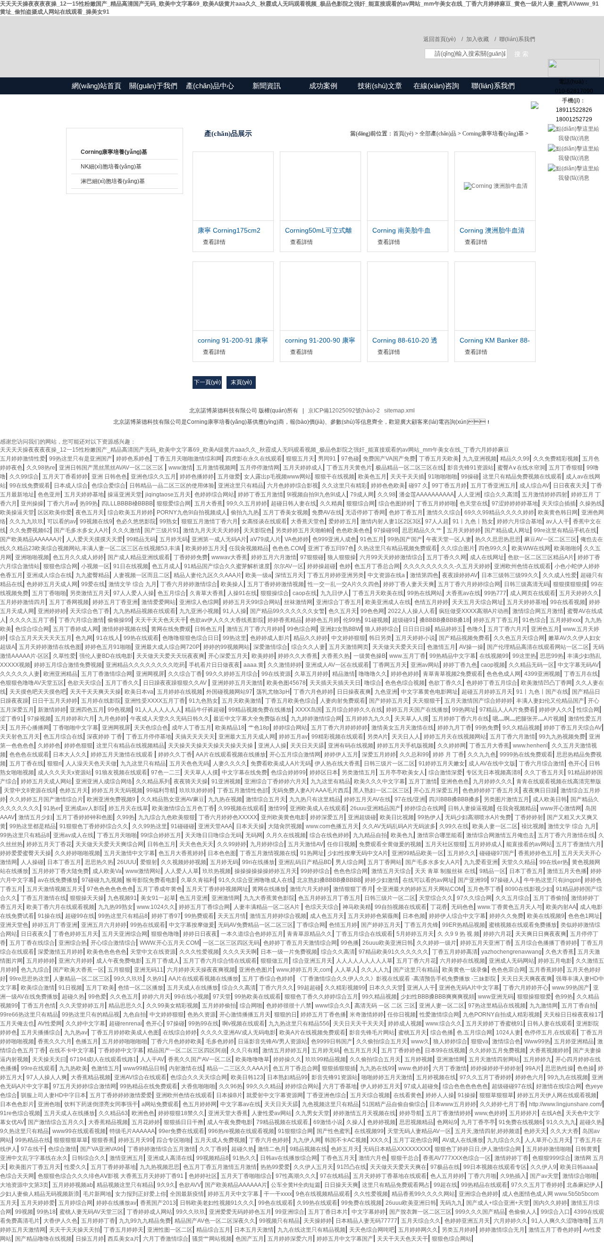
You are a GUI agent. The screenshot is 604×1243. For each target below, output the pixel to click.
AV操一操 (471, 647)
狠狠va (479, 1041)
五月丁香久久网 (446, 557)
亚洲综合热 (73, 943)
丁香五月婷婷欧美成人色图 (125, 1032)
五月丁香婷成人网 (75, 629)
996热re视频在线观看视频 (241, 1131)
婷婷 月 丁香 (448, 754)
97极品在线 (445, 1167)
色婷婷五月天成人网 (51, 584)
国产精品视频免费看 (464, 638)
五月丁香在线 (26, 763)
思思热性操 (559, 1068)
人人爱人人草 (182, 871)
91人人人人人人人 (158, 709)
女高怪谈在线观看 (264, 521)
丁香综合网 (311, 925)
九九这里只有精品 (143, 763)
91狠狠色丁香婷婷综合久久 (93, 826)
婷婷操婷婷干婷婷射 (495, 1068)
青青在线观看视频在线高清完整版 (558, 781)
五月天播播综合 (40, 1032)
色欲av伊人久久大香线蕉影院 (227, 620)
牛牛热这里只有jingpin (552, 880)
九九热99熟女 (115, 907)
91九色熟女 (203, 700)
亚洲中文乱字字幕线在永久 (34, 1158)
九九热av (75, 1032)
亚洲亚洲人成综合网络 (104, 781)
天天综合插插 (559, 503)
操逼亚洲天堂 (125, 494)
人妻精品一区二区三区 (81, 978)
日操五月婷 (90, 1238)
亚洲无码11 (148, 969)
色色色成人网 (503, 674)
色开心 (576, 763)
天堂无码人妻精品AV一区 (419, 1131)
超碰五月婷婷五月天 (486, 692)
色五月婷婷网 (200, 1104)
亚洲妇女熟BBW (340, 629)
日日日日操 (417, 629)
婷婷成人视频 (405, 1023)
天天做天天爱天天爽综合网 (109, 844)
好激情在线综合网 (558, 1086)
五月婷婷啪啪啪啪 (124, 1041)
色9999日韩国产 (331, 1041)
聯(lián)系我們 (517, 39)
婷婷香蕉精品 (285, 620)
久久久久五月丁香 (32, 620)
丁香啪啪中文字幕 (75, 727)
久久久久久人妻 (20, 674)
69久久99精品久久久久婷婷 (499, 512)
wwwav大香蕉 (229, 557)
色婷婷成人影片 (270, 638)
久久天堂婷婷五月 (82, 1005)
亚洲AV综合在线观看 (140, 1077)
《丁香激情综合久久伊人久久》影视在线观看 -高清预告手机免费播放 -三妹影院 (397, 978)
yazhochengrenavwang (511, 952)
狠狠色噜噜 (165, 934)
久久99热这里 (149, 826)
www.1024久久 (156, 907)
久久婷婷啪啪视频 (77, 853)
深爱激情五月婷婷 (60, 952)
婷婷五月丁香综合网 (204, 907)
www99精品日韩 (144, 1068)
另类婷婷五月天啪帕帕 (304, 530)
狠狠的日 (285, 1014)
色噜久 (475, 629)
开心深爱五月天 (228, 656)
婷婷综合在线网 (424, 808)
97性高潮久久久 (296, 1176)
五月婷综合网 (75, 1203)
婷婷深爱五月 (327, 817)
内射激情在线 (186, 1068)
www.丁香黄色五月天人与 (510, 907)
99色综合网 (301, 629)
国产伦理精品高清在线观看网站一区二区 (538, 647)
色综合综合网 (32, 629)
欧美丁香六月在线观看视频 (60, 907)
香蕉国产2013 (158, 1203)
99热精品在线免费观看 (148, 1086)
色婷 (345, 566)
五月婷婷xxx (565, 620)
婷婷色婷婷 (405, 674)
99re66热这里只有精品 (29, 1014)
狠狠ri (54, 763)
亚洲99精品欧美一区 (418, 853)
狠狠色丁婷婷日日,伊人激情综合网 (478, 1149)
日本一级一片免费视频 (288, 952)
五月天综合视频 (370, 1095)
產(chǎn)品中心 (210, 86)
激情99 (277, 808)
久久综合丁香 (185, 674)
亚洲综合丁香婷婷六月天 (275, 781)
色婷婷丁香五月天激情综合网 (300, 943)
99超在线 (445, 1185)
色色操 (585, 1068)
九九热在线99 (377, 1068)
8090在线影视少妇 (528, 889)
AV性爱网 (50, 1023)
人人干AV (152, 1059)
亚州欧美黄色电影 (283, 817)
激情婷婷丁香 (511, 1158)
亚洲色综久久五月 (153, 476)
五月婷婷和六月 (74, 718)
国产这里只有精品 (415, 969)
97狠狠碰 (312, 557)
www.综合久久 (444, 1023)
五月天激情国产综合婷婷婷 (478, 700)
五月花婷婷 (146, 1122)
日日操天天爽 (341, 1185)
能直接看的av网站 (529, 844)
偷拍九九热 (245, 512)
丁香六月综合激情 (81, 620)
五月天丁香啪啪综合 (246, 1176)
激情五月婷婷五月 (285, 1050)
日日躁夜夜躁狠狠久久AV (175, 683)
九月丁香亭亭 (478, 1122)
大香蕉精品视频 (90, 1077)
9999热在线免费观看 (526, 754)
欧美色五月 (372, 476)
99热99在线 (203, 1023)
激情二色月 (272, 1149)
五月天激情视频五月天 (54, 889)
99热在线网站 (424, 593)
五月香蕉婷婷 (546, 969)
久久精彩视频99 (345, 987)
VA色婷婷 (297, 539)
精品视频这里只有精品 (125, 1185)
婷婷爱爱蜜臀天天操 (25, 853)
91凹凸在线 (351, 1167)
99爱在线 (93, 584)
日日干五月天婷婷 (54, 700)
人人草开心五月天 (547, 1140)
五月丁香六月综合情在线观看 (220, 960)
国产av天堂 (544, 1176)
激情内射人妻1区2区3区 (391, 521)
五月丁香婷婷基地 (113, 1167)
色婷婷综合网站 (214, 494)
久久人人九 (375, 969)
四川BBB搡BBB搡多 (454, 799)
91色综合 (534, 620)
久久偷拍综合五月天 (381, 1041)
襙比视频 (532, 826)
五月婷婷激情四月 (22, 602)
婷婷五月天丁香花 (49, 844)
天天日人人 (406, 736)
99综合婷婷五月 (161, 835)
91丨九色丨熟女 (473, 521)
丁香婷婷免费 (191, 557)
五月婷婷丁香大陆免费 (60, 871)
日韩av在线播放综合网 (288, 1158)
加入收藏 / (481, 39)
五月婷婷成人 (486, 844)
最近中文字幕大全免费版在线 (250, 718)
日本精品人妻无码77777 (366, 1221)
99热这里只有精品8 (25, 835)
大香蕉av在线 (463, 593)
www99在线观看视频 (79, 1131)
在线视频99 (494, 656)
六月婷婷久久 (511, 1221)
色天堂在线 (474, 503)
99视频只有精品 (279, 1221)
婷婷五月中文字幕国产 (345, 1238)
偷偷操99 (119, 620)
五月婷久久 (461, 853)
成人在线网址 (487, 557)
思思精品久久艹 (422, 530)
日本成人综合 (71, 485)
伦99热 (352, 620)
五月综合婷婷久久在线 (354, 709)
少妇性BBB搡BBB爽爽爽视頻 (437, 996)
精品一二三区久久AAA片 (238, 1068)
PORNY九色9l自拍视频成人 (192, 512)
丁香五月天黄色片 (349, 467)
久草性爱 (64, 656)
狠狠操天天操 (87, 898)
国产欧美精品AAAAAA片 (31, 539)
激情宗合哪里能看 (439, 835)
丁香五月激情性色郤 (242, 790)
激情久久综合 (444, 512)
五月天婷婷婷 (464, 530)
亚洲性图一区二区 (170, 1229)
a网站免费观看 (160, 1104)
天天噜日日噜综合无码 (213, 835)
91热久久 (244, 1158)
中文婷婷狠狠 (348, 638)
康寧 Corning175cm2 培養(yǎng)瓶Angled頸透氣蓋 (231, 231)
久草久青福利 (198, 880)
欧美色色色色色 (106, 952)
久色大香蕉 (559, 952)
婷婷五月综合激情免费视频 (68, 665)
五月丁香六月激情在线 (566, 835)
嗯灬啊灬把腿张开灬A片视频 (528, 718)
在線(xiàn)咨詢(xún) (436, 94)
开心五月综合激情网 (294, 754)
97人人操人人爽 (46, 1077)
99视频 (24, 1212)
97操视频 (39, 718)
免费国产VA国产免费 (389, 458)
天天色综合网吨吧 (371, 1229)
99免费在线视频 (361, 1203)
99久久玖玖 (128, 978)
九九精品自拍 (370, 835)
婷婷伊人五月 (341, 754)
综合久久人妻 (308, 647)
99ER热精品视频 (463, 925)
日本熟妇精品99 (287, 1077)
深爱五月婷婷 (379, 754)
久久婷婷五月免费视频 (497, 1050)
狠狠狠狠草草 (71, 1140)
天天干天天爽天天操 (95, 692)
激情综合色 (506, 1041)
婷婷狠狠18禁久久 (181, 1113)
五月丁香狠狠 (566, 467)
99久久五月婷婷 (246, 503)
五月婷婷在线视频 (179, 692)
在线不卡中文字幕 (71, 1050)
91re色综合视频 (20, 1113)
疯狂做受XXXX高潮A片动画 (474, 611)
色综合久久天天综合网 (198, 1077)
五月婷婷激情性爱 (22, 458)
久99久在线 (454, 826)
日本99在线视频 (445, 1050)
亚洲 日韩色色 (109, 476)
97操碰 (176, 1023)
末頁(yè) (241, 382)
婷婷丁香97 (166, 916)
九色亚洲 (386, 692)
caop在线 (305, 593)
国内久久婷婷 (550, 1203)
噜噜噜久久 (373, 674)
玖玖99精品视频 (325, 1059)
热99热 (89, 503)
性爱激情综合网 (439, 1014)
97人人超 (437, 521)
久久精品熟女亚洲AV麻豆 (172, 799)
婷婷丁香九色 (460, 665)
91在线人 (108, 638)
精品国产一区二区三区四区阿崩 (186, 1050)
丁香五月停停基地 (148, 736)
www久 (420, 1041)
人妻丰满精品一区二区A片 (267, 907)
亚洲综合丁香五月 (338, 602)
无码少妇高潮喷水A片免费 (478, 817)
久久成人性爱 (560, 575)
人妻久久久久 (230, 763)
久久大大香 (564, 1131)
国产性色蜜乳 (334, 1131)
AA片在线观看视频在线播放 (231, 754)
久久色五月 (124, 996)
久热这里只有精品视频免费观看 (397, 548)
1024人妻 (508, 1032)
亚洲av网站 (425, 665)
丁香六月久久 (277, 987)
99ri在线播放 (258, 862)
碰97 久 (418, 485)
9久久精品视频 (521, 727)
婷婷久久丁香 (175, 754)
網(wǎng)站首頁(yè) (96, 94)
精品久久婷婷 (310, 638)
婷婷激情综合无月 (502, 1229)
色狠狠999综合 (551, 1158)
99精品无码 (141, 539)
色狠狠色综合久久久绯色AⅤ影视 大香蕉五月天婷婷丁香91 (111, 1176)
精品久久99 (514, 458)
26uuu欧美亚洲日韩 (387, 943)
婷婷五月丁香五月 (496, 620)
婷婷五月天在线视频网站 (455, 736)
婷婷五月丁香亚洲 (115, 602)
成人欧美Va (107, 871)
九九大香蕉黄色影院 (268, 898)
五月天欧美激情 (241, 700)
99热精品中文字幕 (452, 656)
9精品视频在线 (308, 1149)
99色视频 (119, 709)
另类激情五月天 (89, 593)
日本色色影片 (17, 1104)
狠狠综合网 (360, 503)
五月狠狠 (119, 969)
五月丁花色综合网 (415, 1140)
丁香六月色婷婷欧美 (176, 1041)
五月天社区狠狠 (445, 844)
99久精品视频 (379, 996)
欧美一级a (258, 575)
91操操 (467, 1095)
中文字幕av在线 (240, 1104)
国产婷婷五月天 (389, 700)
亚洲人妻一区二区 (441, 1005)
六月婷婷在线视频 (462, 960)
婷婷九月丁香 (454, 727)
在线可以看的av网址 (428, 880)
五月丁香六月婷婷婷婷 (339, 727)
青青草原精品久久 (309, 934)
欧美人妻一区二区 (495, 826)
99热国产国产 (404, 539)
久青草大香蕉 (207, 593)
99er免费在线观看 (181, 1131)
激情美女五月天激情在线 (402, 727)
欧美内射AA (561, 907)
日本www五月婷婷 (452, 1104)
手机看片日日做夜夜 (214, 665)
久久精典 (331, 503)
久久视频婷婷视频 (183, 862)
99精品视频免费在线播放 (260, 709)
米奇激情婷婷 (367, 1014)
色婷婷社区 (203, 1176)
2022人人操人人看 (411, 611)
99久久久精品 (263, 1086)
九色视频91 (122, 898)
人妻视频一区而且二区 (141, 575)
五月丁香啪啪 (49, 593)
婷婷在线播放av (116, 1203)
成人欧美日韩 (550, 799)
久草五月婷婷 (311, 674)
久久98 (386, 494)
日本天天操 (250, 826)
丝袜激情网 (298, 602)
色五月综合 (172, 593)
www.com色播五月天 (332, 826)
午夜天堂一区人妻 (448, 539)
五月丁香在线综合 (32, 943)
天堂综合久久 (436, 898)
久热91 (156, 978)
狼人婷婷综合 (382, 629)
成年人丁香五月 (191, 727)
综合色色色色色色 (465, 1086)
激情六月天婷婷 (309, 889)
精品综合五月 (213, 1229)
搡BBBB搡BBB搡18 (444, 620)
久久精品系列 (153, 781)
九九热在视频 (225, 799)
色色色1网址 (584, 916)
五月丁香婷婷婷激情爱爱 (121, 1095)
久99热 (125, 817)
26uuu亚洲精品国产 (375, 808)
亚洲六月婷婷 (75, 960)
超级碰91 (404, 620)
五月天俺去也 (17, 1023)
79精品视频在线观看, (283, 1122)
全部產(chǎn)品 (437, 133)
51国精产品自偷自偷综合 (394, 1104)
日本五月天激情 (254, 1229)
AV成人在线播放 (462, 1140)
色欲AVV (190, 1185)
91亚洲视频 (226, 781)
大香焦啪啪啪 (198, 1086)
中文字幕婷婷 (369, 1212)
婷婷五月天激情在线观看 (122, 754)
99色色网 (372, 611)
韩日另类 (380, 638)
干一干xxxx (278, 1194)
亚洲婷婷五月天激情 (237, 683)
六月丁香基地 (340, 1086)
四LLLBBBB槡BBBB (127, 503)
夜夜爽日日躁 (540, 790)
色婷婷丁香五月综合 (491, 683)
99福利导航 (161, 790)
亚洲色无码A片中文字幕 (469, 987)
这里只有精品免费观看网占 (396, 1185)
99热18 (46, 1212)
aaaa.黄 (253, 665)
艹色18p (258, 727)
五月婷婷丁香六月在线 (460, 718)
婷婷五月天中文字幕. (234, 1194)
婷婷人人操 (440, 1095)
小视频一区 (95, 566)
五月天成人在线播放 (192, 987)
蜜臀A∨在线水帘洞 (521, 467)
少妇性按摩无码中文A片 (357, 853)
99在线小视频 (191, 996)
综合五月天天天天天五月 (40, 638)
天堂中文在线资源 (153, 952)
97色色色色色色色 (110, 889)
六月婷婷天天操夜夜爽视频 (201, 969)
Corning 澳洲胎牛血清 (492, 230)
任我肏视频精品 (248, 548)
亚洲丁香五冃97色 (331, 548)
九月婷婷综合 (267, 844)
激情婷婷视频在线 (124, 629)
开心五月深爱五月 (436, 790)
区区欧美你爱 (55, 512)
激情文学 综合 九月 (133, 584)
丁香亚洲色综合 (326, 1095)
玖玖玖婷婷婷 (196, 790)
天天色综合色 (151, 727)
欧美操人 (232, 584)
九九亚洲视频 (479, 458)
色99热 (564, 996)
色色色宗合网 (508, 969)
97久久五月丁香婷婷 (486, 1077)
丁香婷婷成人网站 (149, 1212)
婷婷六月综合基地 (519, 521)
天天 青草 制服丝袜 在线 (445, 871)
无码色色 (462, 907)
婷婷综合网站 (290, 727)
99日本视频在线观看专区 (495, 1167)
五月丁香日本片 (328, 1212)
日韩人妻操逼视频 (470, 808)
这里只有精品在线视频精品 (130, 745)
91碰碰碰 (182, 826)
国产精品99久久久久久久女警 (287, 611)
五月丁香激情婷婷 (448, 1113)
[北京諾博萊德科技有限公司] (202, 37)
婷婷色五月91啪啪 (108, 647)
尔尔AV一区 (288, 566)
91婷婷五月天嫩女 (442, 763)
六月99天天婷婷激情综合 (391, 557)
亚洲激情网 (225, 898)
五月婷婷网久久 (418, 1229)
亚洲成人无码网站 (511, 960)
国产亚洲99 (472, 880)
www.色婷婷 (413, 1068)
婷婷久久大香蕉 (298, 656)
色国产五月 (249, 1238)
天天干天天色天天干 (160, 620)
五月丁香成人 (162, 960)
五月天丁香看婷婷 (65, 476)
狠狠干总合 (405, 1158)
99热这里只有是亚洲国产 (80, 458)
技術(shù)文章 (380, 86)
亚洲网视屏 (150, 674)
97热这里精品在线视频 (497, 1005)
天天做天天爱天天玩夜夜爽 (170, 656)
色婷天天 (535, 1131)
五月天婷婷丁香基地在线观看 (390, 1176)
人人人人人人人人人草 (364, 960)
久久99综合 (24, 476)
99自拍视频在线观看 (401, 907)
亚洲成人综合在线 (49, 575)
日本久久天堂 (386, 987)
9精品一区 (492, 871)
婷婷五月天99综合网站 (251, 602)
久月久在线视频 (286, 835)
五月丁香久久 (122, 683)
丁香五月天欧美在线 (377, 593)
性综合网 (588, 709)
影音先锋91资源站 (470, 467)
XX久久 (379, 1140)
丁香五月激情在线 (43, 898)
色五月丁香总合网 (377, 566)
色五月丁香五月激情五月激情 (220, 1167)
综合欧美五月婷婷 (130, 512)
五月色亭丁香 (484, 889)
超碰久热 (73, 996)
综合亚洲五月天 (312, 960)
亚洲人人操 (272, 745)
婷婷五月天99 (135, 1140)
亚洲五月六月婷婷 (103, 925)
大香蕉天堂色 (308, 521)
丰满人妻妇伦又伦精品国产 (550, 700)
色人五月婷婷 (447, 1176)
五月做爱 (229, 476)
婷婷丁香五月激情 (260, 494)
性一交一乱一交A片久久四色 (343, 584)
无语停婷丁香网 (365, 512)
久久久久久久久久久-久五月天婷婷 (446, 566)
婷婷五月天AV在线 (367, 799)
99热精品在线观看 (484, 1185)
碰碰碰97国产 (496, 853)
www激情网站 (143, 871)
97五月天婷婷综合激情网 (84, 1086)
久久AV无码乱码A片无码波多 (399, 826)
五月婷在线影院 (101, 700)
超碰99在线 (79, 916)
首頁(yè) (403, 133)
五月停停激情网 (259, 467)
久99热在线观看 (317, 1203)
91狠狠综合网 (295, 1131)
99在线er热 (553, 862)
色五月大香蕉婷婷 (181, 853)
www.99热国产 (570, 987)
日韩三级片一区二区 (389, 763)
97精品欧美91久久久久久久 (393, 952)
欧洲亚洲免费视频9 (112, 799)
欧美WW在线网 (531, 548)
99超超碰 (309, 987)
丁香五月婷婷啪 (436, 503)
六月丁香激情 (450, 1068)
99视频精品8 (212, 1158)
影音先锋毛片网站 (371, 1032)
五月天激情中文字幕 (129, 853)
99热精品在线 (32, 1140)
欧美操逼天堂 (17, 512)
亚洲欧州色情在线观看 (522, 566)
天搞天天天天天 (195, 736)
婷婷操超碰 (321, 566)
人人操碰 (32, 862)
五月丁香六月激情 (512, 736)
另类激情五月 (359, 772)
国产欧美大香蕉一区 (78, 969)
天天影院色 (257, 530)
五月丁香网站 (385, 862)
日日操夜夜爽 (354, 692)
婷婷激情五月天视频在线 (364, 1113)
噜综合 (372, 683)
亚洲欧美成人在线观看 (318, 808)
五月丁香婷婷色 (401, 1050)
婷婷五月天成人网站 (46, 781)
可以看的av (61, 521)
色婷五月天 (73, 790)
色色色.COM (288, 548)
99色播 (350, 943)
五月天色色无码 (189, 763)
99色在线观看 (275, 1203)
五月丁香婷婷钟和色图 (84, 817)
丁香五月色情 (39, 1005)
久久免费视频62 (29, 530)
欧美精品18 (229, 727)
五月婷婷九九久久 (368, 718)
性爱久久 (75, 1167)
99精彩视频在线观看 (337, 736)
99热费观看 (199, 916)
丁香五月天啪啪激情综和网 (188, 458)
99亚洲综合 (289, 1212)
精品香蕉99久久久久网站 (423, 1194)
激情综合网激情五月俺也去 (500, 835)
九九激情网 (543, 1005)
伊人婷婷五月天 (380, 1086)
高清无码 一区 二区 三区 (384, 1005)
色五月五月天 (361, 1050)
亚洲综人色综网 (199, 602)
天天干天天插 (407, 476)
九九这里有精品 (330, 781)
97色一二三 (165, 772)
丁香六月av (61, 503)
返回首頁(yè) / (443, 39)
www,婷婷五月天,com (304, 969)
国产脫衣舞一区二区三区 (420, 1212)
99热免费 (487, 727)
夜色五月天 (90, 512)
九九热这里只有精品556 (298, 1023)
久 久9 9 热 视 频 (458, 934)
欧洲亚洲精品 (60, 674)
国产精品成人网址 (507, 530)
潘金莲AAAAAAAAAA (426, 494)
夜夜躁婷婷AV (460, 575)
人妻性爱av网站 (272, 1113)
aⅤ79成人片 (265, 539)
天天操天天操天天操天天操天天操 (211, 745)
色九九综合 (35, 969)
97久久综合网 (474, 898)
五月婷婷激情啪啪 (548, 1149)
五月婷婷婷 (40, 960)
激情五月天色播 (567, 871)
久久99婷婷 (231, 844)
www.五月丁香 (407, 656)
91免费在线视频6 (521, 1122)
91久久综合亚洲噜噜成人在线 (255, 880)
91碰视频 (376, 620)
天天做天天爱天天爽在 (398, 1167)
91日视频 (70, 987)
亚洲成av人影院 (85, 808)
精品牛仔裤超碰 (205, 709)
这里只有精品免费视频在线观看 (522, 476)
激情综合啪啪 (579, 1176)
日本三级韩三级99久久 (510, 575)
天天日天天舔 (307, 745)
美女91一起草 (158, 898)
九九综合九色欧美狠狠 (166, 817)
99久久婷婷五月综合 (232, 674)
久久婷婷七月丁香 (502, 1104)
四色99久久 (493, 548)
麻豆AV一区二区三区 (550, 539)
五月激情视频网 (216, 467)
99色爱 (97, 996)
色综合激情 (62, 1149)
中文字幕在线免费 (244, 772)
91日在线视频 (130, 566)
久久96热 (231, 1086)
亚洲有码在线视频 (350, 745)
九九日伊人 (334, 593)
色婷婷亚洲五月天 (467, 1221)
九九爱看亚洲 (481, 862)
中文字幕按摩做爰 (191, 925)
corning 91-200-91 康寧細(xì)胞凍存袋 (233, 340)
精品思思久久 (126, 1005)
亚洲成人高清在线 (170, 1158)
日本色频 (414, 916)
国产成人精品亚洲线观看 (139, 557)
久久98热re (40, 467)
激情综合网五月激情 (537, 611)
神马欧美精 (357, 907)
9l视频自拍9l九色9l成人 (316, 494)
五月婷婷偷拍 (219, 1005)
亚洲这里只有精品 (240, 485)
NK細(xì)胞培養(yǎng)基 (111, 166)
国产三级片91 (161, 530)
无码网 (253, 835)
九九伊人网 (307, 1140)
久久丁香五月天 (544, 772)
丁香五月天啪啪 (117, 835)
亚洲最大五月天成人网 (246, 736)
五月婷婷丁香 (98, 1221)
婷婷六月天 (156, 996)
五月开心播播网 (29, 727)
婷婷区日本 (324, 772)
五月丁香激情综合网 (106, 674)
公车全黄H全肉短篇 (295, 1185)
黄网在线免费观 (171, 629)
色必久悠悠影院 (136, 521)
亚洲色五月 (545, 629)
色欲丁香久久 (445, 683)
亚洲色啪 (49, 1104)
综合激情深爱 (445, 772)
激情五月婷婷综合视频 (278, 916)
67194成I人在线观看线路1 (103, 1059)
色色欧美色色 (353, 530)
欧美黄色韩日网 (558, 512)
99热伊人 (429, 817)
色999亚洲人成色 (334, 539)
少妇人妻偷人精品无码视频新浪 (39, 1194)
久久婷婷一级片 (436, 943)
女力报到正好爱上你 (140, 1194)
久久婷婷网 (451, 745)
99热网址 (464, 709)
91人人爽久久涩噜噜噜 (560, 1221)
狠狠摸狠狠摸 (570, 584)
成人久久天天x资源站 (65, 772)
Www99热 (537, 1041)
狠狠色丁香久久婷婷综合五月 (321, 996)
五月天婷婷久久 (579, 593)
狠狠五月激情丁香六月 (209, 521)
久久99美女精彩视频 (172, 1005)
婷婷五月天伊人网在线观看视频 (556, 1095)
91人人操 (234, 611)
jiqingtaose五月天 (168, 494)
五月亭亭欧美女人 (402, 772)
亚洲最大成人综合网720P (167, 647)
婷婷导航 (410, 1113)
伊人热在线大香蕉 (337, 763)
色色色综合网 (351, 871)
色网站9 (447, 1122)
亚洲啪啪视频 (32, 557)
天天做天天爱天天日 (397, 647)
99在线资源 (276, 674)
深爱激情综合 (270, 647)
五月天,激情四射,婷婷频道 (487, 1131)
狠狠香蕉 (103, 1140)
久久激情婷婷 (285, 665)
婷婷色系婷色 (133, 458)
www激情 (180, 467)
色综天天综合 (322, 907)
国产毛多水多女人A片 (81, 530)
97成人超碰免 (421, 1086)
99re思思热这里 (29, 978)
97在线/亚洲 (409, 799)
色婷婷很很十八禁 (288, 1005)
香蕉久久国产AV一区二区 (200, 1059)
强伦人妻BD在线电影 (106, 656)
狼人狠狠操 (341, 557)
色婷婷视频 (381, 1122)
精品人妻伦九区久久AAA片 (208, 575)
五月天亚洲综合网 (124, 934)
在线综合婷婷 (180, 1032)
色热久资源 (201, 1014)
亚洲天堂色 (14, 925)
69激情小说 (328, 1122)
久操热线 (590, 503)
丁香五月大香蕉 (489, 745)
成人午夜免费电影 (119, 960)
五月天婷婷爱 (38, 1203)
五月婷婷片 (523, 1113)
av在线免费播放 (58, 880)
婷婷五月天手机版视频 (405, 745)
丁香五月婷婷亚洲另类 (335, 575)
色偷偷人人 (523, 1212)
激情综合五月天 (265, 799)
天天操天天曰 (49, 1059)
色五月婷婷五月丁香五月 (329, 898)
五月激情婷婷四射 (544, 494)
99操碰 (470, 476)
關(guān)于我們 (153, 86)
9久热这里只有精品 (24, 1131)
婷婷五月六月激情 (273, 557)
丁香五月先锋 (421, 925)
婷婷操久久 (287, 1059)
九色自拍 (134, 1014)
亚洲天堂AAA (215, 826)
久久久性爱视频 (199, 952)
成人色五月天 (327, 916)
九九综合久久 (504, 1140)
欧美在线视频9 (545, 916)
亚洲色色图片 (256, 969)
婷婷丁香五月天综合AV (573, 727)
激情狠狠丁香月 (353, 889)
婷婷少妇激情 (382, 880)
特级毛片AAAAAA (132, 1131)
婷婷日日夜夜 (200, 934)
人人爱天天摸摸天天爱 (94, 539)
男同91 (327, 458)
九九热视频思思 (159, 1167)
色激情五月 (441, 647)
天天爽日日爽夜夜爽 (540, 934)
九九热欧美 (73, 1068)
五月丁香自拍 (579, 1005)
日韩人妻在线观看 (549, 1023)
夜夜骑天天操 (191, 781)
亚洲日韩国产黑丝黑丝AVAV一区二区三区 (112, 467)
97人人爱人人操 (133, 593)
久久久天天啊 (240, 952)
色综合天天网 (17, 1176)
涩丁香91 (12, 718)
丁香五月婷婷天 (123, 1229)
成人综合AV (534, 485)
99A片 (533, 1068)
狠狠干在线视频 (334, 476)
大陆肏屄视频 (285, 826)
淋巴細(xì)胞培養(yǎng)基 (113, 181)
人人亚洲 (469, 494)
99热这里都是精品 (32, 826)
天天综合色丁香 (89, 611)
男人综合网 (350, 862)
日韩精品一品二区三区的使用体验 (171, 485)
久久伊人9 (543, 1167)
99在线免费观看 (29, 485)
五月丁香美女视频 (285, 512)
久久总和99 (414, 754)
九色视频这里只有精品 (330, 1104)
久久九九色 (482, 754)
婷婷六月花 (497, 934)
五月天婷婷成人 (303, 467)
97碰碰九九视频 (102, 880)
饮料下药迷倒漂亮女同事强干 (101, 1104)
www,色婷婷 (490, 1113)
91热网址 (312, 853)
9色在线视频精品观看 (323, 1194)
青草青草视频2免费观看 (453, 674)
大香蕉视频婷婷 (549, 1050)
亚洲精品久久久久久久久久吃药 (145, 665)
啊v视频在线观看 (243, 1023)
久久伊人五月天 (313, 1167)
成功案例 (323, 86)
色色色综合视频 (405, 683)
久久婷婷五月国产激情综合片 (46, 799)
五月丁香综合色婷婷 (267, 978)
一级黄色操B (369, 656)
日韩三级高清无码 (526, 584)
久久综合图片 (458, 548)
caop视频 (493, 665)
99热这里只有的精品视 (90, 1014)
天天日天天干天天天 (358, 1023)
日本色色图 (222, 853)
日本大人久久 (70, 754)
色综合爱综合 (109, 485)
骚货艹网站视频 (212, 1238)
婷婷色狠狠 (78, 745)
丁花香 (438, 907)
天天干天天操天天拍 (74, 1229)
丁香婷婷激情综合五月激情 (161, 1149)
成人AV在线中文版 (492, 763)
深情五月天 (289, 575)
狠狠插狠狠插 (339, 1068)
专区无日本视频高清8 (493, 772)
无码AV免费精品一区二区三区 (255, 925)
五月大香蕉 (208, 503)
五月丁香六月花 (416, 960)
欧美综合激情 (38, 987)
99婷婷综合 (315, 871)
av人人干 (557, 521)
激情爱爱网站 (159, 602)
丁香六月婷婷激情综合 (188, 584)
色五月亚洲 (193, 898)
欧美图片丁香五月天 (34, 1167)
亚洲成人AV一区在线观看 (337, 665)
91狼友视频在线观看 (121, 772)
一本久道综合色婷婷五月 (252, 934)
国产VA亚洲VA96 (102, 1149)
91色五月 (372, 539)
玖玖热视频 (216, 871)
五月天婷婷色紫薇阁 (373, 916)
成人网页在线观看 (532, 593)
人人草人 (346, 969)
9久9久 (166, 1185)
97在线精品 (334, 1176)
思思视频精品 (416, 1122)
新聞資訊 (266, 86)
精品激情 (343, 674)
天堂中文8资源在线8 (30, 790)
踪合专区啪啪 (174, 1140)
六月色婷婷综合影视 (292, 485)
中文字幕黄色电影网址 (429, 692)
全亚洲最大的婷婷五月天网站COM (420, 889)
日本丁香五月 (64, 862)
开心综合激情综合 (113, 943)
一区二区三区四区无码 (231, 943)
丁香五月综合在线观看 (364, 934)
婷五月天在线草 (128, 808)
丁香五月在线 (581, 674)
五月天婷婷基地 (84, 494)
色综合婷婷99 (288, 772)
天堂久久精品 (519, 862)
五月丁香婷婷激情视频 (275, 584)
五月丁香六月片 (507, 629)
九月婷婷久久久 (492, 781)
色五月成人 (166, 566)
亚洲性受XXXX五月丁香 (155, 700)
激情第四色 (424, 575)
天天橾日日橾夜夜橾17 (572, 1014)
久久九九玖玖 (26, 521)
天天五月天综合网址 (477, 602)
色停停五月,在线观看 (550, 1032)
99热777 (495, 593)
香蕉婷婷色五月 (538, 853)
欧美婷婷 (263, 656)
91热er (52, 808)
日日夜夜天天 (570, 485)
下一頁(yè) (207, 382)
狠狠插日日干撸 (183, 1122)
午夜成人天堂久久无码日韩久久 (170, 718)
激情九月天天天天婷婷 (211, 530)
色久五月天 (342, 611)
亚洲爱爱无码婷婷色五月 (240, 1212)
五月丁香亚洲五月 (493, 485)
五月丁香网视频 (69, 602)
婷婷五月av (293, 736)
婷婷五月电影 (555, 960)
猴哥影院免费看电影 (151, 880)
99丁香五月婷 (449, 485)
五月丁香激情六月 (578, 844)
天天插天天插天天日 (335, 683)
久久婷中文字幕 (85, 1023)
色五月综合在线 (63, 736)
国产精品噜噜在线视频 (43, 1238)
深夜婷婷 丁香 (104, 736)
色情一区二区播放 (140, 987)
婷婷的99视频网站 (226, 647)
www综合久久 (333, 1005)
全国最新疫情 (187, 1194)
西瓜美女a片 (123, 1238)
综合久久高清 (501, 494)
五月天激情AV (305, 844)
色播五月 (87, 1041)
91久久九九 (561, 1122)
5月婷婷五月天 (415, 934)
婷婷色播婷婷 (197, 476)
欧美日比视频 (397, 817)
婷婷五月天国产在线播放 (417, 709)
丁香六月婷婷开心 (525, 987)
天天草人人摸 (411, 718)
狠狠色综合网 (60, 566)
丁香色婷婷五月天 (75, 934)
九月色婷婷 (112, 718)
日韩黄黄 (586, 1149)
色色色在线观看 (29, 754)
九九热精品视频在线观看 (144, 611)
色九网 (84, 638)
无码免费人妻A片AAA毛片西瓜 (310, 790)
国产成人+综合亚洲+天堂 (497, 1203)
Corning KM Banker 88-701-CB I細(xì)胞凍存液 (495, 340)
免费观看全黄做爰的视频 (390, 844)
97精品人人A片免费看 (507, 709)
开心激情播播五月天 (244, 1014)
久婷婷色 (49, 745)
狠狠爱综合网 (174, 503)
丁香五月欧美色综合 (290, 700)
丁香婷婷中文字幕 (120, 1050)
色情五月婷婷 (431, 602)
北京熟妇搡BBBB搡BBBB (329, 880)
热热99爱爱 (275, 1167)
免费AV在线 (327, 512)
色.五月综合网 (474, 1032)
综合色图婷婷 (395, 503)
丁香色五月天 (338, 1158)
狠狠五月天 (300, 458)
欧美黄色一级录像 (464, 969)
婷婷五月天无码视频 (117, 790)
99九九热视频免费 (562, 736)
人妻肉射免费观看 (342, 700)
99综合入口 (555, 1212)
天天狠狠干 (426, 700)
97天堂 (222, 996)
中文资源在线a (387, 575)
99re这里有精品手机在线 (565, 530)
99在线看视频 (567, 602)
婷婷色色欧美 (388, 485)
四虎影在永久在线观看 (254, 458)
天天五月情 (232, 916)
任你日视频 (341, 844)
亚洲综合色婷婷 (478, 1194)
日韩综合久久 (89, 1158)
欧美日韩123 (247, 1077)
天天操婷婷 (317, 1221)
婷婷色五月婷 (322, 620)
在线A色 (551, 1113)
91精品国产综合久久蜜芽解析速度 (227, 566)
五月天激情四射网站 (494, 1059)
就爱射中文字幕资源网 (274, 1095)
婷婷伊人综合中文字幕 (457, 916)
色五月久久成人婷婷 (78, 557)
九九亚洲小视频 (199, 611)
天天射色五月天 (20, 736)
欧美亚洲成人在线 (388, 602)
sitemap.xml (399, 410)
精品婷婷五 (449, 629)
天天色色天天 (196, 844)
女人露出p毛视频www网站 (277, 476)
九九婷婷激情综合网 (316, 718)
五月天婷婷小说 (415, 638)
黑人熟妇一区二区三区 (381, 790)
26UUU (126, 862)
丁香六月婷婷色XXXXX (228, 817)
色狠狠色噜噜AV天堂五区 (32, 683)
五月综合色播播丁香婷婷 (546, 943)
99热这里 (234, 638)
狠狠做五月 (274, 960)
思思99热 (551, 656)
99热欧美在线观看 (258, 996)
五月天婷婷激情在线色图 (50, 647)
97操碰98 (386, 530)
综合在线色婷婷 (329, 835)
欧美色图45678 (286, 683)
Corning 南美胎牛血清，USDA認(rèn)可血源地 (405, 231)
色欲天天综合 (84, 683)
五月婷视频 (418, 1059)
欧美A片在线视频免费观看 (312, 1032)
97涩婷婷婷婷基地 (515, 503)
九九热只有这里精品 (314, 799)
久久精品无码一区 (531, 665)
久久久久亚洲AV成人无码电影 (238, 1032)
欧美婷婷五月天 (205, 548)
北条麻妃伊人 (584, 1185)
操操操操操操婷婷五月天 (266, 871)
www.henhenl (530, 745)
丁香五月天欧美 (439, 458)
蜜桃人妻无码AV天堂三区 (91, 1212)
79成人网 (362, 494)
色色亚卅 (49, 494)
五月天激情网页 (349, 647)
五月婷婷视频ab (72, 1185)
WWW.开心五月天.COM (169, 943)
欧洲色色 (143, 1113)
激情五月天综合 (391, 871)
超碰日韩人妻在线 (293, 503)
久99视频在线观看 (241, 808)
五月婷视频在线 (436, 1077)
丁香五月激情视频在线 (268, 853)
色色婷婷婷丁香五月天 (490, 790)
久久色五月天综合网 (519, 638)
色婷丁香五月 (406, 512)
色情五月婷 (343, 925)
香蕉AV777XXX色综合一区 (457, 1158)
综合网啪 (251, 1005)
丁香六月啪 (482, 1176)
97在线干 (32, 1149)
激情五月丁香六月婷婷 (254, 629)
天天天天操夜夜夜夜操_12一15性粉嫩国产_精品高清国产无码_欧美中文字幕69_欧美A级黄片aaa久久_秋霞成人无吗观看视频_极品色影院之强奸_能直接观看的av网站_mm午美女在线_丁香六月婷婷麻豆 (254, 449)
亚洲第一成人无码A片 (219, 539)
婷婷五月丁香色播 (323, 1014)
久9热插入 (513, 1176)
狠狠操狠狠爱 (534, 996)
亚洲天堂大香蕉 (228, 1113)
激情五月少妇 (35, 817)
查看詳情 (214, 242)
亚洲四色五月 (87, 709)
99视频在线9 (96, 521)
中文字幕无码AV (578, 665)
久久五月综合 (512, 898)
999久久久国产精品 (480, 1212)
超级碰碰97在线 (512, 1086)
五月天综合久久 (421, 1221)
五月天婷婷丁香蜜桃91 (494, 1023)
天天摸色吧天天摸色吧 (37, 692)
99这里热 (524, 656)
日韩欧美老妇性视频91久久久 (217, 1203)
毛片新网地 (97, 1194)
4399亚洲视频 (542, 674)
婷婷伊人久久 (556, 709)
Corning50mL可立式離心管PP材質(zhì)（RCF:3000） (318, 231)
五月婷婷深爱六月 (290, 1238)
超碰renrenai (125, 1023)
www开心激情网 (560, 808)
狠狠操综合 (274, 593)
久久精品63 (113, 1113)
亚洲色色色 (455, 781)
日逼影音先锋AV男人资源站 (272, 1041)
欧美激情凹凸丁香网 (546, 683)
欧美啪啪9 (567, 548)
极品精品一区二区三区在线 (410, 467)
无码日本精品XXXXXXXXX (397, 1149)
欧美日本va (139, 692)
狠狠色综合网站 (451, 1238)
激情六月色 (373, 1158)
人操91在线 (242, 593)
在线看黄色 (408, 1095)
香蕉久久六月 (55, 1041)
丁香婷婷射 (529, 817)
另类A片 (377, 736)
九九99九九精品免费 (145, 1221)
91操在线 (49, 916)
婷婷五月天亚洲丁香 (485, 943)
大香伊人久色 (60, 1221)
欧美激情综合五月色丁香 (183, 808)
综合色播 (441, 1032)
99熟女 (168, 521)
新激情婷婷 (52, 709)
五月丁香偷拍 (550, 898)
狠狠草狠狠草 (496, 1095)
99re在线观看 (38, 1068)
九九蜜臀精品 (92, 575)
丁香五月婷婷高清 (455, 952)
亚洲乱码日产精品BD (305, 862)
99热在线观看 (141, 638)
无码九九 (451, 1203)
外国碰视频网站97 (229, 692)
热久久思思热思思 (497, 539)
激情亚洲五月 (126, 1158)
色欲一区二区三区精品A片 (541, 557)
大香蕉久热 (335, 656)
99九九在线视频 (567, 1077)
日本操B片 (229, 1095)
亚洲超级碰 (362, 817)
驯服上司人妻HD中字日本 (53, 1095)
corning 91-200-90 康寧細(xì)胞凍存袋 (320, 340)
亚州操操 (32, 503)
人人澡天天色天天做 (91, 763)
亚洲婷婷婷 (52, 611)
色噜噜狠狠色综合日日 (190, 638)
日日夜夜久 (35, 934)
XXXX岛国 (308, 709)
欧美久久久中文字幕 (379, 781)
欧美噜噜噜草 (252, 1059)
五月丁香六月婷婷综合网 (469, 584)
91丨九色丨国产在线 (542, 692)
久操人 (354, 1122)
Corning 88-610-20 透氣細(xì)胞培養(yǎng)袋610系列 (406, 340)
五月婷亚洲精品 (574, 1041)
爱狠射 (148, 862)
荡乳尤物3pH (273, 692)
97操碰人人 (505, 880)
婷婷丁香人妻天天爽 (408, 584)
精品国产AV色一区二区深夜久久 (215, 1221)
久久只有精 (244, 1050)
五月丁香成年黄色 (159, 889)
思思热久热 (99, 862)
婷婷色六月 (529, 1077)
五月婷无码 (173, 539)
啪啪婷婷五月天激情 (386, 1077)
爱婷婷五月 (342, 521)
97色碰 (350, 458)
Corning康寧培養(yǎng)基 (493, 133)
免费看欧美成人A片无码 (281, 763)
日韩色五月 (208, 629)
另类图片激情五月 (506, 799)
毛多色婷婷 (220, 1041)
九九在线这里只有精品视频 (311, 1229)
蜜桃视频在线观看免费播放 (523, 925)
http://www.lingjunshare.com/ (565, 1104)
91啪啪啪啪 (442, 476)
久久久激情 (126, 530)
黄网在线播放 (269, 889)
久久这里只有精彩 (344, 485)
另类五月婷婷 (459, 1229)
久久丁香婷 (213, 1149)
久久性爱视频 (371, 1194)
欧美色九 (402, 835)
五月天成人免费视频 (219, 1140)
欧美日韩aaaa (578, 1167)
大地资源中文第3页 (24, 1185)
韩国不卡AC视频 (346, 1140)
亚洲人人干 (421, 987)
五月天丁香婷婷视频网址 (217, 889)
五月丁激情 (423, 781)
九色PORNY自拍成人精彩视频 (501, 1014)
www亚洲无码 (495, 996)
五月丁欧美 (100, 987)
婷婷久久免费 (506, 916)
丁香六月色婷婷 (313, 692)
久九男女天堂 (312, 1113)
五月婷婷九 (537, 1059)
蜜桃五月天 (412, 1032)
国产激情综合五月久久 (56, 1122)
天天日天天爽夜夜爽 (526, 978)
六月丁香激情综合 (165, 1238)
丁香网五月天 (390, 665)
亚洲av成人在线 (73, 835)
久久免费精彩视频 (556, 458)
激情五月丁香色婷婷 (553, 1229)
